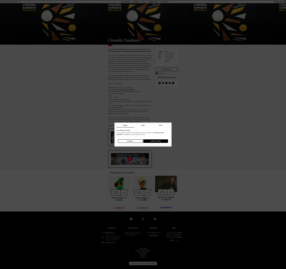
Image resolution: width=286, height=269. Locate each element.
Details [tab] (143, 125)
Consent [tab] (125, 125)
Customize (129, 141)
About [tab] (160, 125)
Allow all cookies (156, 141)
